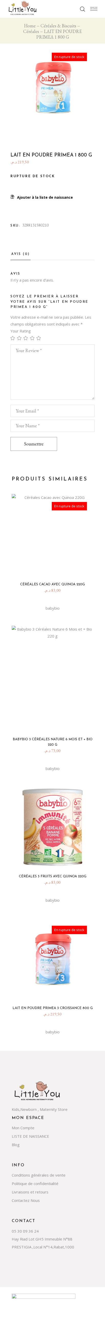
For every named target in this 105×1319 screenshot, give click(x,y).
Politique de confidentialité (35, 1183)
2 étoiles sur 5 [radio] (20, 338)
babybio (53, 608)
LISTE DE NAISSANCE (30, 1136)
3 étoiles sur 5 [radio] (26, 338)
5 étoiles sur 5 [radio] (39, 338)
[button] (41, 197)
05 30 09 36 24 (25, 1231)
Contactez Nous (26, 1200)
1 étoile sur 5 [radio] (13, 338)
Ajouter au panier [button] (54, 723)
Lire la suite (54, 568)
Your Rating (20, 330)
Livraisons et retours (30, 1191)
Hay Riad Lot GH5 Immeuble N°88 (42, 1239)
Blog (16, 1144)
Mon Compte (23, 1127)
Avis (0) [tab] (20, 254)
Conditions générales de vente (38, 1175)
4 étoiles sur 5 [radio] (33, 338)
